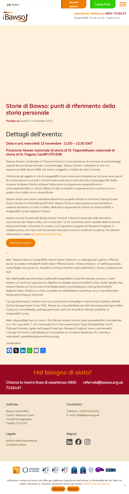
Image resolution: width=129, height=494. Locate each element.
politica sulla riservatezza (21, 440)
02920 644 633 (89, 411)
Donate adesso (73, 4)
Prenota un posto (20, 242)
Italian (15, 4)
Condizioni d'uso (16, 444)
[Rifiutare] (124, 485)
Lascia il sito (103, 4)
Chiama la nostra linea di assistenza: (41, 385)
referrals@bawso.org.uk (103, 382)
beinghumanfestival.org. (46, 234)
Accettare (58, 489)
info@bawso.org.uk (87, 415)
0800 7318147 (100, 13)
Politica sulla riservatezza (96, 483)
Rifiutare (73, 489)
